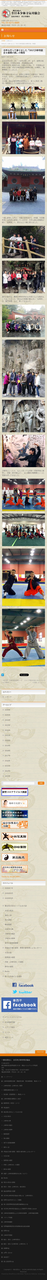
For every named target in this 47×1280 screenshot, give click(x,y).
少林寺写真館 (8, 1235)
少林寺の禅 (9, 929)
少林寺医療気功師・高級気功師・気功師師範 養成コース (22, 1081)
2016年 (7, 761)
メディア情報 (8, 1217)
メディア (8, 697)
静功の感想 (9, 966)
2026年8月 (9, 893)
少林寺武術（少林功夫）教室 (13, 1086)
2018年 (7, 751)
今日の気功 (9, 911)
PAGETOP (40, 1052)
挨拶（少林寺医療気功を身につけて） (16, 1173)
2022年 (7, 730)
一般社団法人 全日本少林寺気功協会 (24, 1269)
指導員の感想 (10, 957)
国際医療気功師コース (11, 1090)
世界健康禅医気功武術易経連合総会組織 (17, 1226)
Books (7, 971)
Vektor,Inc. (34, 1274)
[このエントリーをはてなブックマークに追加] (2, 675)
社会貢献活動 (10, 1022)
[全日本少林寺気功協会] (20, 15)
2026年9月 (9, 898)
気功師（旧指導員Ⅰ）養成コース (14, 1094)
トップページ (8, 1077)
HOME (3, 40)
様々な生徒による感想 (13, 976)
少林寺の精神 (10, 938)
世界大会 (6, 1231)
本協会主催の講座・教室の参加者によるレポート (23, 948)
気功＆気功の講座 (9, 1182)
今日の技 (8, 953)
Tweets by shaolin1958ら (11, 877)
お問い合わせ (8, 1253)
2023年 (7, 725)
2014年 (7, 771)
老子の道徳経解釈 (11, 943)
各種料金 (6, 1248)
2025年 (7, 715)
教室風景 (8, 924)
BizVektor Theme (23, 1274)
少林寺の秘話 (10, 934)
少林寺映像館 (8, 1222)
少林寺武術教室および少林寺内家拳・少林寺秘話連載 (21, 1213)
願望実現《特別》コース (12, 1103)
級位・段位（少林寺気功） (12, 1239)
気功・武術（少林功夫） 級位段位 (15, 1187)
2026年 (7, 710)
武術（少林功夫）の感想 (14, 962)
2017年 (7, 756)
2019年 (7, 746)
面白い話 (8, 915)
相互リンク (9, 1037)
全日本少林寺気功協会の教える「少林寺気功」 (19, 1195)
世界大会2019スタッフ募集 (12, 1200)
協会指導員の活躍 (9, 1191)
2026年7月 (9, 888)
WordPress (12, 1274)
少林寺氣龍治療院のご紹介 (12, 1099)
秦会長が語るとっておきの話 (16, 906)
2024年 (7, 720)
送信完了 (6, 1257)
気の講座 (8, 920)
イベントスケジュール (13, 1017)
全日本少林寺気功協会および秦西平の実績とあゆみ (20, 1209)
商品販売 (6, 1107)
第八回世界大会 (9, 1261)
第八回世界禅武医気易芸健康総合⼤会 (16, 1204)
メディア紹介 (10, 1027)
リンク (7, 1032)
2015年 (7, 766)
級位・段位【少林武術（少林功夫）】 (16, 1244)
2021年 (7, 735)
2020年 (7, 740)
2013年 (7, 776)
